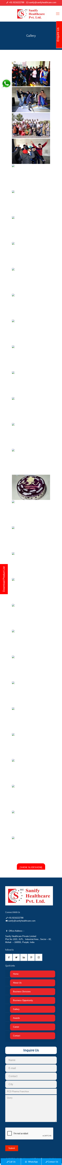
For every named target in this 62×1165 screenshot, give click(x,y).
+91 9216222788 (16, 2)
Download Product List (4, 579)
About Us (17, 983)
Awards (16, 1018)
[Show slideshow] (31, 867)
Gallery (16, 1009)
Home (15, 974)
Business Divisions (22, 991)
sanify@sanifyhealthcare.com (42, 2)
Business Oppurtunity (23, 1000)
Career (16, 1027)
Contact (16, 1036)
